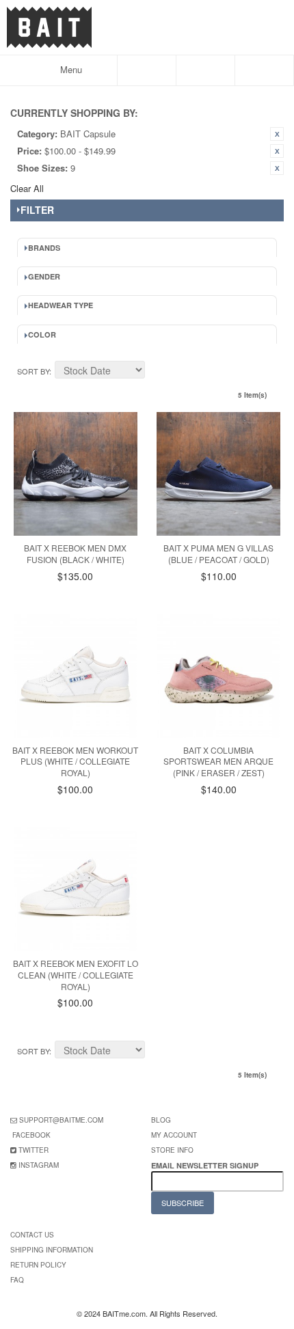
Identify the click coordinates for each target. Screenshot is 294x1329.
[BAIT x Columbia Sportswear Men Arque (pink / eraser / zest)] (218, 676)
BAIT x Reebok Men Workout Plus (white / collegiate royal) (75, 761)
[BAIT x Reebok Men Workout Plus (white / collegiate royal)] (75, 676)
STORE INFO (172, 1150)
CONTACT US (32, 1234)
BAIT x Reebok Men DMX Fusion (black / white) (75, 553)
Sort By (33, 371)
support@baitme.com (61, 1120)
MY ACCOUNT (174, 1135)
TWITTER (33, 1150)
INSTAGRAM (38, 1165)
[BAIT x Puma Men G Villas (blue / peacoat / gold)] (218, 474)
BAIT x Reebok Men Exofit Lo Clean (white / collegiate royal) (75, 974)
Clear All (27, 188)
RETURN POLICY (38, 1265)
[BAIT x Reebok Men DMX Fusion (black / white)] (75, 474)
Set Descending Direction (157, 371)
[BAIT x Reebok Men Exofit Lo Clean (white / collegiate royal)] (75, 889)
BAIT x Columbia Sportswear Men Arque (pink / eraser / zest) (218, 761)
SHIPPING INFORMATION (51, 1250)
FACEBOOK (31, 1135)
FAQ (17, 1280)
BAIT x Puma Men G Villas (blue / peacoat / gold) (218, 553)
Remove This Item (277, 134)
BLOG (161, 1120)
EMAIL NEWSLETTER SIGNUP (205, 1165)
